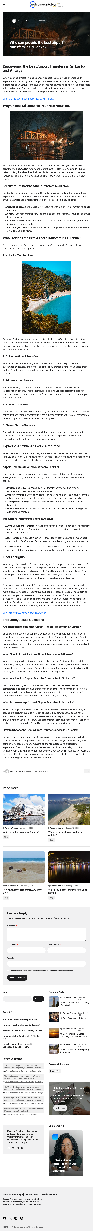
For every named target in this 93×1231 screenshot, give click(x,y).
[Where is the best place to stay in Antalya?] (69, 809)
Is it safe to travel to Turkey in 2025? (20, 1019)
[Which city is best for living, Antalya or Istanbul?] (69, 867)
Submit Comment (17, 977)
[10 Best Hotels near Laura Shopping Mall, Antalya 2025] (54, 1033)
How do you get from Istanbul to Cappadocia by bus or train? (18, 1045)
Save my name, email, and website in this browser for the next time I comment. (41, 970)
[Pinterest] (22, 1148)
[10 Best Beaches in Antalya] (54, 1017)
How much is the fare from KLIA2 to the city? (21, 1037)
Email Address (54, 945)
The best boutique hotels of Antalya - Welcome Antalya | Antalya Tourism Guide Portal (22, 1077)
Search (6, 992)
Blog (87, 771)
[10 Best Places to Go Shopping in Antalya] (54, 1049)
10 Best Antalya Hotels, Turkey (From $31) (74, 1003)
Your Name (12, 945)
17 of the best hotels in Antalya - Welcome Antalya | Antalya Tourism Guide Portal (23, 1110)
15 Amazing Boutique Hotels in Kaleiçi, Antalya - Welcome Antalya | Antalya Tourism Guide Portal (23, 1099)
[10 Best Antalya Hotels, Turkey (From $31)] (54, 1001)
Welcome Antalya (69, 997)
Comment (12, 925)
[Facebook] (8, 1148)
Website (10, 958)
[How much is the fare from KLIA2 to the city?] (24, 867)
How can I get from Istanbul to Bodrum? (21, 1025)
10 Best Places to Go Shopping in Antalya (74, 1050)
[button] (4, 4)
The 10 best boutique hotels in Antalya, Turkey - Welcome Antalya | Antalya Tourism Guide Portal (23, 1088)
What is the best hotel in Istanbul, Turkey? (22, 1030)
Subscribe (60, 1108)
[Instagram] (17, 1148)
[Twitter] (13, 1148)
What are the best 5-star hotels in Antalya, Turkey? (28, 98)
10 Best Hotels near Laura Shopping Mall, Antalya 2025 (73, 1035)
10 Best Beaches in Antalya (73, 1018)
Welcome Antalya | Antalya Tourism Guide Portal (30, 1194)
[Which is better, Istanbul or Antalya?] (24, 809)
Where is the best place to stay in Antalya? (24, 612)
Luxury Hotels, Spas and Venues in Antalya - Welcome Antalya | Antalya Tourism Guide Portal (23, 1066)
